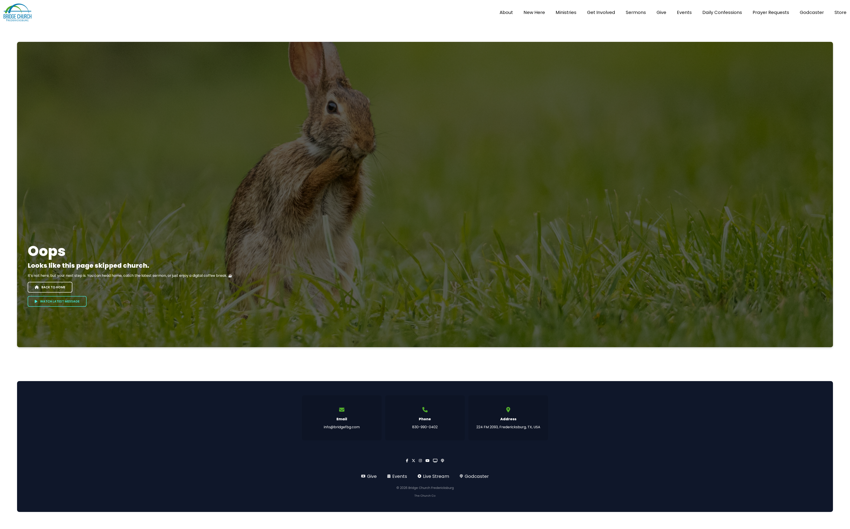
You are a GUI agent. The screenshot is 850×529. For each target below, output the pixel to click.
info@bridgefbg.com (342, 427)
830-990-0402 (425, 427)
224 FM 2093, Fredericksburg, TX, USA (508, 427)
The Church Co (425, 496)
